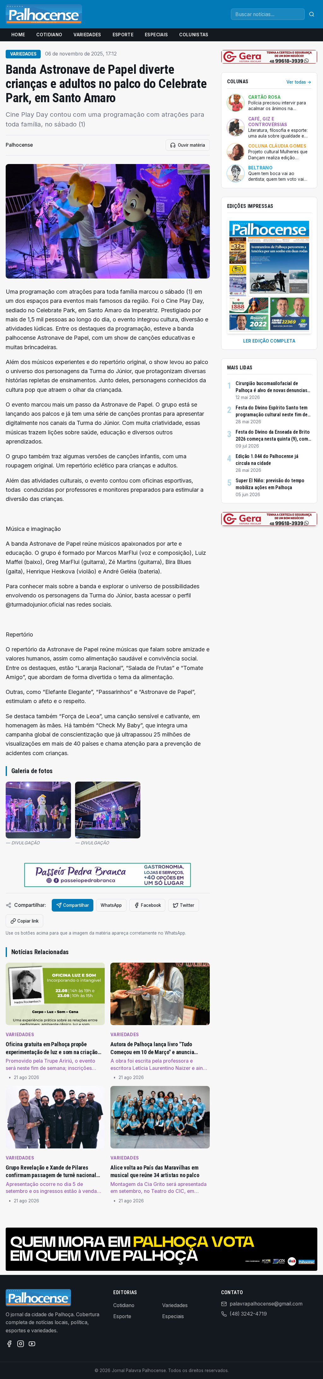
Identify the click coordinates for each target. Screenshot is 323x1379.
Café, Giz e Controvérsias (267, 121)
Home (18, 34)
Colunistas (193, 34)
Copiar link (27, 921)
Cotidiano (49, 34)
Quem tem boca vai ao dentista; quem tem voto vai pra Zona (276, 176)
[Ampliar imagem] (108, 221)
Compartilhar (76, 905)
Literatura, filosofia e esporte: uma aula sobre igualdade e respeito (278, 133)
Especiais (156, 34)
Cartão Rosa (264, 97)
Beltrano (260, 167)
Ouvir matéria (191, 145)
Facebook (151, 905)
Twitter (187, 905)
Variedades (87, 34)
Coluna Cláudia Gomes (277, 146)
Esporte (123, 34)
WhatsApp (111, 905)
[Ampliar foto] (38, 810)
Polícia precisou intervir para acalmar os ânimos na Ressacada (277, 106)
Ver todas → (298, 82)
